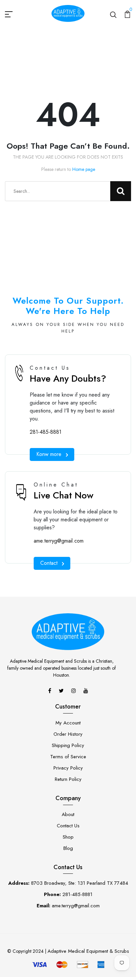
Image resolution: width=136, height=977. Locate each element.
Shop (68, 837)
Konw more (48, 454)
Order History (68, 734)
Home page (83, 169)
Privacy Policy (68, 768)
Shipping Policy (68, 745)
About (68, 814)
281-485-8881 (45, 432)
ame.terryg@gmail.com (59, 541)
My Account (68, 722)
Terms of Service (68, 756)
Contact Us (68, 825)
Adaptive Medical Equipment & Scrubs (88, 951)
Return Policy (68, 779)
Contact (48, 563)
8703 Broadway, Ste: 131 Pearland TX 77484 (68, 883)
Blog (68, 848)
